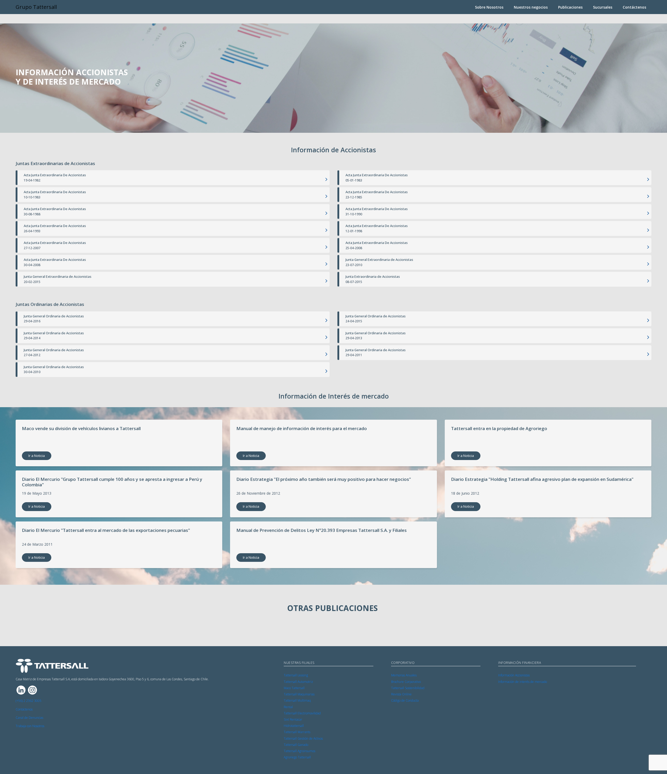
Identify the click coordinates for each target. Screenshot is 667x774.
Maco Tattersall (294, 688)
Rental (288, 707)
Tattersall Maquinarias (299, 694)
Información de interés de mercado (522, 681)
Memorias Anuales (404, 675)
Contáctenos (634, 7)
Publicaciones (570, 7)
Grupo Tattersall (36, 6)
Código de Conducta (405, 700)
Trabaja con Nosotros (30, 726)
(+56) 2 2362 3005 (28, 701)
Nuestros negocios (531, 7)
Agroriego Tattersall (297, 757)
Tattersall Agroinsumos (299, 751)
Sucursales (602, 7)
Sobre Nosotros (489, 7)
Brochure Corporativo (406, 681)
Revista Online (401, 694)
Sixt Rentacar (293, 719)
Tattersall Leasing (296, 675)
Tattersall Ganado (296, 744)
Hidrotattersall (294, 725)
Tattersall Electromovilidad (302, 713)
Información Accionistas (514, 675)
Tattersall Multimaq (297, 700)
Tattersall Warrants (297, 732)
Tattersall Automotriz (298, 681)
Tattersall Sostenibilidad (407, 688)
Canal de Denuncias (29, 717)
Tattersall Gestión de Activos (303, 738)
